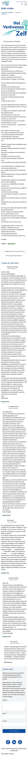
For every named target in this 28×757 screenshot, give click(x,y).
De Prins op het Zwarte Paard (13, 255)
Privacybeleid (4, 753)
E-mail (5, 721)
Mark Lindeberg (8, 12)
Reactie (5, 700)
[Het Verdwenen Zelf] (5, 3)
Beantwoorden (5, 401)
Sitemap (11, 753)
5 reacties (4, 14)
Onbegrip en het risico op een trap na (15, 251)
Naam (5, 713)
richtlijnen (14, 684)
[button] (22, 4)
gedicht (4, 243)
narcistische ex (11, 243)
